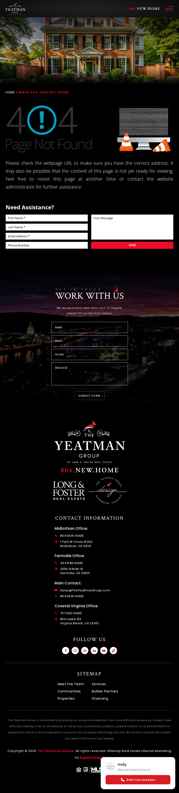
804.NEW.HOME (72, 536)
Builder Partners (105, 691)
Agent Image (92, 757)
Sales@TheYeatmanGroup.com (85, 590)
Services (99, 684)
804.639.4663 (156, 726)
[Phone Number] (89, 470)
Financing (100, 698)
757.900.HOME (71, 613)
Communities (69, 691)
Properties (66, 698)
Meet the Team (71, 684)
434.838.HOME (71, 563)
